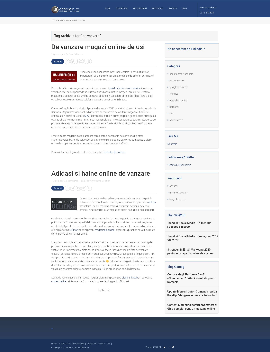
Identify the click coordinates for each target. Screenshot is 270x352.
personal (85, 181)
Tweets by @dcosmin (179, 164)
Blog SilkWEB (176, 215)
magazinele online (104, 229)
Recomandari (140, 8)
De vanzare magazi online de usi (98, 47)
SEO (86, 115)
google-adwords (178, 87)
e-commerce (72, 181)
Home (108, 8)
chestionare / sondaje (181, 73)
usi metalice (134, 88)
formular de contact (114, 152)
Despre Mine (122, 8)
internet (173, 93)
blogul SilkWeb (130, 277)
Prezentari (157, 8)
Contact (172, 8)
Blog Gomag (175, 267)
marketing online (178, 100)
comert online (58, 281)
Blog (184, 8)
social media (176, 120)
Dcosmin (172, 143)
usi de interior (117, 88)
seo (171, 113)
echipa (152, 202)
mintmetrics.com (178, 192)
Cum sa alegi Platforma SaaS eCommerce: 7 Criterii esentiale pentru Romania (191, 278)
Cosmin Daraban (76, 54)
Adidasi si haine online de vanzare (100, 173)
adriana (173, 185)
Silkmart (73, 229)
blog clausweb (177, 199)
